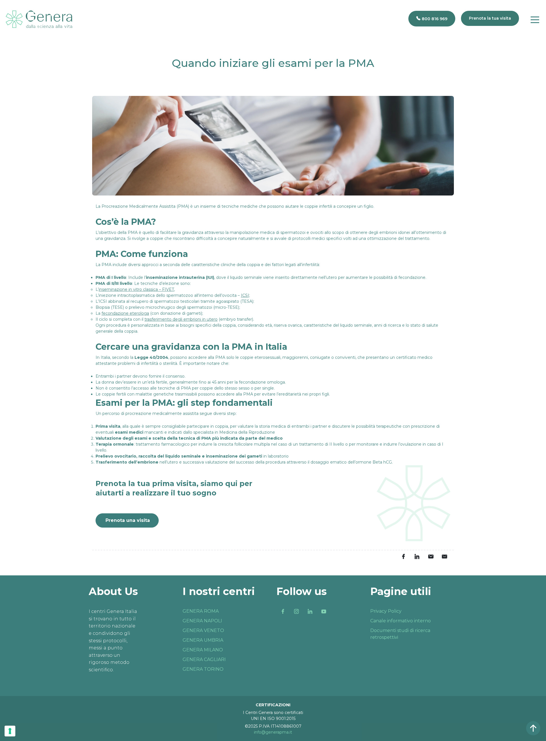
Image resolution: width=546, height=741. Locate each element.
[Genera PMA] (39, 19)
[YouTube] (323, 611)
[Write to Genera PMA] (444, 556)
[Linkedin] (310, 611)
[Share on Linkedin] (417, 556)
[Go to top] (533, 728)
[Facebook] (282, 611)
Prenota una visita (128, 520)
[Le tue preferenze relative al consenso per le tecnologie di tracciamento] (10, 731)
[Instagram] (296, 611)
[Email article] (430, 556)
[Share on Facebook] (403, 556)
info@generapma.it (273, 732)
